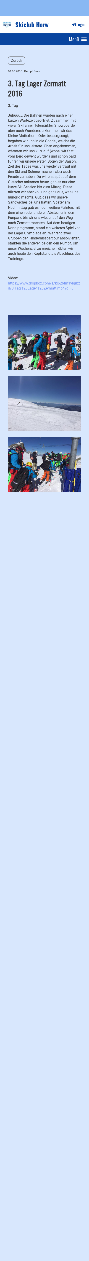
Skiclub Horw (32, 24)
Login (80, 24)
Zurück (16, 60)
